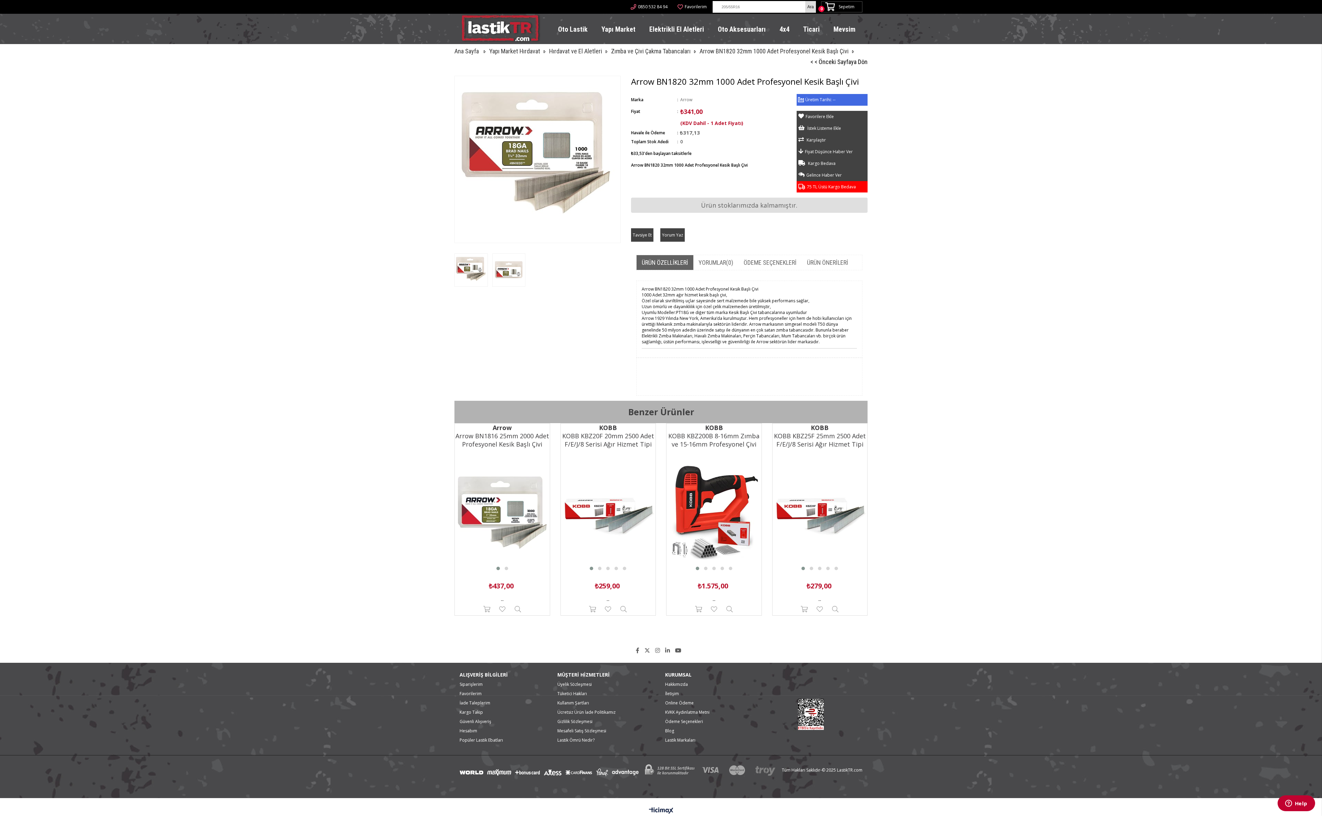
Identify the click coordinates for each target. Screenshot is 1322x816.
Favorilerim (696, 7)
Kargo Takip (471, 712)
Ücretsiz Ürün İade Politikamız (586, 712)
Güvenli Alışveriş (475, 721)
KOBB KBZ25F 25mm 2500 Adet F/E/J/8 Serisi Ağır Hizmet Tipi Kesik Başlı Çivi (820, 440)
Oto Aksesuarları (742, 29)
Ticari (811, 29)
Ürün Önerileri (827, 262)
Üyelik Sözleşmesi (574, 684)
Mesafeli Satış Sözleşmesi (581, 731)
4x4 (784, 29)
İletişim (672, 694)
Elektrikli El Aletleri (676, 29)
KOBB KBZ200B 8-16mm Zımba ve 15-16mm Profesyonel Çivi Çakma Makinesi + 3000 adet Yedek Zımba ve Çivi (713, 440)
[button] (498, 568)
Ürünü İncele (518, 609)
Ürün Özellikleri (665, 262)
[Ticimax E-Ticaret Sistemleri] (661, 810)
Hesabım (468, 731)
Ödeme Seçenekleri (770, 262)
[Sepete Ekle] (487, 609)
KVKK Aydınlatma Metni (687, 712)
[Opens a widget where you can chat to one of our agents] (1296, 804)
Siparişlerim (471, 684)
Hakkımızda (676, 684)
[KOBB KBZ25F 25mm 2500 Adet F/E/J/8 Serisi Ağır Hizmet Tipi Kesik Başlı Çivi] (820, 512)
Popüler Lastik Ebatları (481, 740)
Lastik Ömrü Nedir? (576, 740)
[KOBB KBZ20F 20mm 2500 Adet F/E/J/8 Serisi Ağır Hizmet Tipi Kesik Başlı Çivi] (608, 512)
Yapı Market (618, 29)
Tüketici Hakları (572, 694)
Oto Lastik (573, 29)
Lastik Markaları (680, 740)
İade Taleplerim (475, 703)
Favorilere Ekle (502, 609)
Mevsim (844, 29)
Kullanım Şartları (573, 703)
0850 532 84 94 (653, 7)
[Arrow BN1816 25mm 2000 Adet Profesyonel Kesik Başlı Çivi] (502, 512)
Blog (669, 731)
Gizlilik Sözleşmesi (574, 721)
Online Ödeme (679, 703)
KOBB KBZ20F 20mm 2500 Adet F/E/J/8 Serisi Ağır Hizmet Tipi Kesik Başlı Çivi (608, 440)
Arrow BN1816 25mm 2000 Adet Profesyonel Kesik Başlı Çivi (502, 440)
